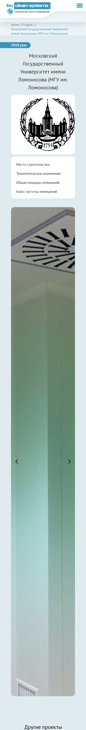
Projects (27, 25)
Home (15, 25)
